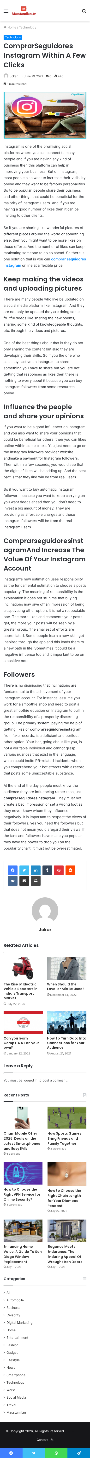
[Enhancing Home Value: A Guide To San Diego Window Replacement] (23, 1231)
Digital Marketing (19, 1323)
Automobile (15, 1300)
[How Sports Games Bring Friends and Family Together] (67, 1118)
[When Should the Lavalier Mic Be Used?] (67, 968)
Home (11, 27)
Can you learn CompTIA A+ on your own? (21, 1043)
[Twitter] (24, 870)
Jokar (45, 930)
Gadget (12, 1352)
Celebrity (13, 1315)
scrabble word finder (70, 1431)
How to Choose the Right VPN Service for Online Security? (22, 1194)
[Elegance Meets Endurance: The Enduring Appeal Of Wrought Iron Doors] (67, 1231)
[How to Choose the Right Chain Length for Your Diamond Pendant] (67, 1174)
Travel (11, 1405)
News (10, 1367)
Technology (27, 27)
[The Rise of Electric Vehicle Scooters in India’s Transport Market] (23, 968)
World (10, 1390)
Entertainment (17, 1337)
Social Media (16, 1397)
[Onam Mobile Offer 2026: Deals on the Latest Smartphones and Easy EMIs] (23, 1118)
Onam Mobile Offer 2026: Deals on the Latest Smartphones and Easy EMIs (22, 1141)
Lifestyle (13, 1360)
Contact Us (45, 1440)
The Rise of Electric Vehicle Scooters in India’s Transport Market (20, 991)
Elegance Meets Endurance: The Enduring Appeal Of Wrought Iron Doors (65, 1254)
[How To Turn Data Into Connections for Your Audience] (67, 1022)
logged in (30, 1080)
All (8, 1293)
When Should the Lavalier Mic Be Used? (65, 986)
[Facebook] (13, 870)
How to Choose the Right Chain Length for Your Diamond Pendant (64, 1198)
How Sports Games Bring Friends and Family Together (64, 1138)
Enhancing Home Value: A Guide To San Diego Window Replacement (23, 1254)
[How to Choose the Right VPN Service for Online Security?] (23, 1173)
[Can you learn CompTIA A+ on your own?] (23, 1022)
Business (13, 1308)
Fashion (12, 1345)
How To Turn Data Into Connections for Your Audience (66, 1043)
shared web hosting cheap (79, 1431)
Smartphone (15, 1375)
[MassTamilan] (24, 10)
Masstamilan (16, 1412)
